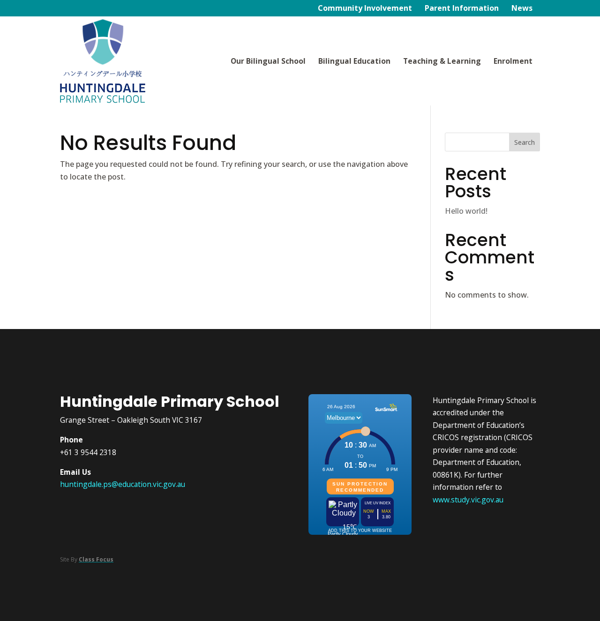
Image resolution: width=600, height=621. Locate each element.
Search (524, 142)
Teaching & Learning (442, 61)
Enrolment (513, 61)
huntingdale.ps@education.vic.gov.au (122, 484)
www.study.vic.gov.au (468, 499)
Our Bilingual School (268, 61)
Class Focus (96, 559)
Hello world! (466, 211)
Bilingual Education (354, 61)
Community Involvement (365, 9)
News (521, 9)
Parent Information (462, 9)
